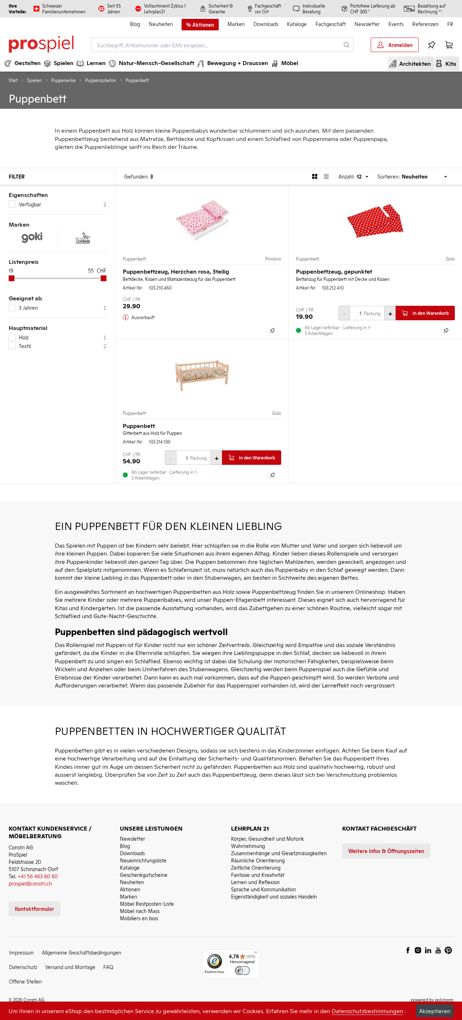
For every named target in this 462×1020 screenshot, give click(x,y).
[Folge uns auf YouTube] (438, 950)
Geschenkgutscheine (143, 874)
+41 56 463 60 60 (38, 876)
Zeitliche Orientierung (255, 867)
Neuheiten (161, 23)
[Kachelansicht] (314, 176)
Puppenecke (63, 80)
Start (13, 80)
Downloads (265, 23)
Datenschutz (23, 966)
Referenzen (425, 23)
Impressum (21, 952)
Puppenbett (134, 259)
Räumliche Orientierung (258, 860)
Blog (135, 23)
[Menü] (255, 954)
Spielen (34, 80)
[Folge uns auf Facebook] (408, 950)
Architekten (412, 63)
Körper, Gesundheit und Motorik (267, 838)
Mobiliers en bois (139, 917)
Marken (236, 23)
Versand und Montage (70, 966)
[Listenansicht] (326, 176)
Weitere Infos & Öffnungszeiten (386, 850)
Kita (447, 63)
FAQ (108, 966)
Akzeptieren (434, 1011)
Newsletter (367, 23)
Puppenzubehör (100, 80)
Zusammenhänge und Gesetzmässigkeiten (279, 852)
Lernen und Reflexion (255, 881)
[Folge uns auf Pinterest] (448, 950)
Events (396, 23)
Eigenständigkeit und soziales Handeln (274, 896)
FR (450, 23)
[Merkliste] (431, 44)
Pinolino (273, 259)
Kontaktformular (34, 908)
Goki (450, 259)
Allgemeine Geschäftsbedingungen (81, 952)
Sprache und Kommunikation (263, 889)
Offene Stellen (25, 981)
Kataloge (297, 23)
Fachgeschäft (330, 23)
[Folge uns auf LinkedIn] (428, 950)
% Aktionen (200, 24)
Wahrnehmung (248, 845)
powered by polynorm (432, 1000)
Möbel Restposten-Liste (147, 903)
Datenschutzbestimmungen (367, 1011)
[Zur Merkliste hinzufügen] (272, 330)
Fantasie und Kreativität (257, 874)
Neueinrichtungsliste (143, 860)
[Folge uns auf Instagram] (418, 950)
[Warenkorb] (449, 44)
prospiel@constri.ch (30, 883)
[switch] (242, 970)
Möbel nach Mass (140, 910)
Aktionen (130, 889)
